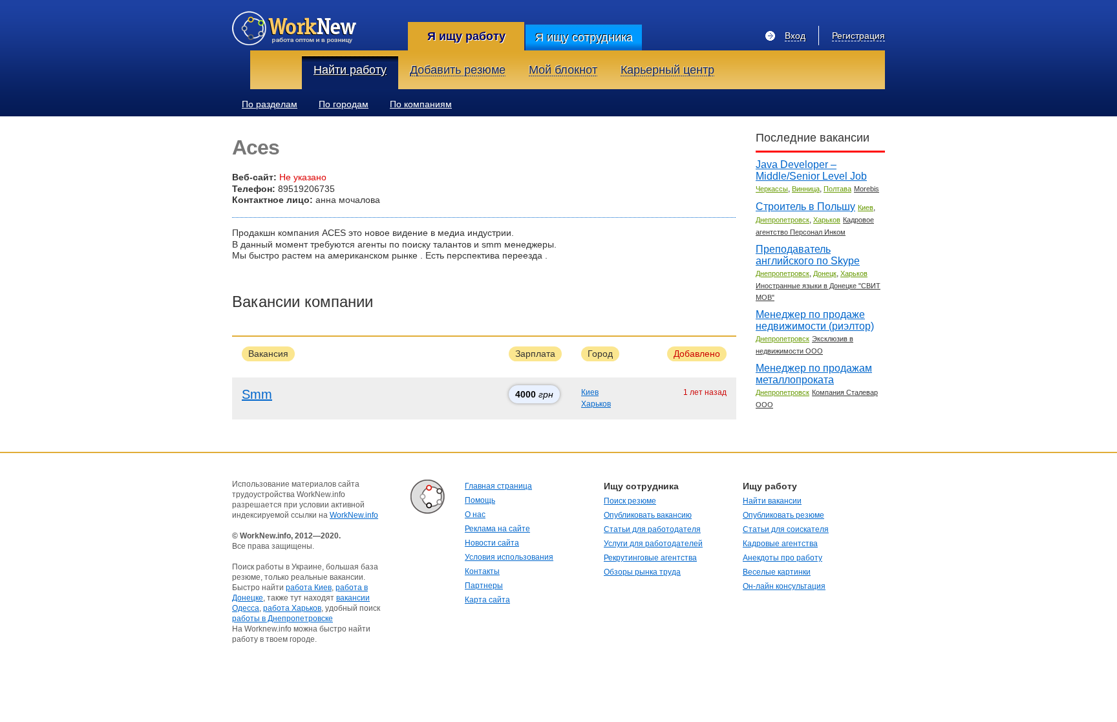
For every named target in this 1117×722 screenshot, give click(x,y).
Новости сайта (492, 542)
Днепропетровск (782, 220)
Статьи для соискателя (786, 529)
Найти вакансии (772, 500)
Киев (590, 392)
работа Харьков (292, 608)
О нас (475, 514)
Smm (257, 394)
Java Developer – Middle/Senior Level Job (811, 170)
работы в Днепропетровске (282, 618)
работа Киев (309, 587)
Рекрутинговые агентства (650, 557)
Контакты (482, 571)
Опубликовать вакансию (648, 515)
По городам (343, 104)
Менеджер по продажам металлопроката (814, 374)
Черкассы (772, 189)
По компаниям (421, 104)
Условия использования (509, 557)
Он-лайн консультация (784, 586)
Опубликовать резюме (783, 515)
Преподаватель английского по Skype (808, 255)
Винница (806, 189)
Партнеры (484, 585)
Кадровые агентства (780, 543)
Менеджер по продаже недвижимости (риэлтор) (815, 320)
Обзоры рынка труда (642, 572)
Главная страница (498, 486)
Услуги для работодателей (653, 543)
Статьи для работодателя (652, 529)
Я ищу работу (466, 36)
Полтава (837, 189)
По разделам (269, 104)
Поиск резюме (630, 500)
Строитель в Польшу (805, 206)
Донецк (824, 273)
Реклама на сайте (497, 528)
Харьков (596, 404)
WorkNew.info (354, 515)
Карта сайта (487, 599)
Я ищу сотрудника (584, 37)
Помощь (480, 500)
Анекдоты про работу (782, 557)
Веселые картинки (777, 572)
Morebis (866, 189)
